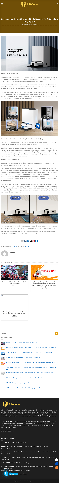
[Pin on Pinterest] (33, 241)
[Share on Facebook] (25, 241)
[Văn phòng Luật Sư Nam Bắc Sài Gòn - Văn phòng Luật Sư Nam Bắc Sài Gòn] (29, 3)
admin (35, 24)
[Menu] (2, 4)
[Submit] (56, 333)
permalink (27, 246)
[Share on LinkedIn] (36, 241)
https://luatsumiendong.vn (23, 463)
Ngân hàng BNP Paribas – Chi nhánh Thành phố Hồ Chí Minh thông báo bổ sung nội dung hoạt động (32, 363)
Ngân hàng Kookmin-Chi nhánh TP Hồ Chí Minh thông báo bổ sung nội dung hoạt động (29, 372)
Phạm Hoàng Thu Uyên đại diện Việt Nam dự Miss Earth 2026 (23, 357)
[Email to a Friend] (31, 241)
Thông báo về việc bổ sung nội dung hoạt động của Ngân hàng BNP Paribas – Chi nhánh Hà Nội (31, 368)
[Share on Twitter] (28, 241)
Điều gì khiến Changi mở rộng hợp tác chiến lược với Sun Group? (24, 378)
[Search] (57, 3)
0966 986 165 (14, 474)
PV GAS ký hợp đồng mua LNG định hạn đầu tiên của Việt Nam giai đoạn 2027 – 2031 (29, 352)
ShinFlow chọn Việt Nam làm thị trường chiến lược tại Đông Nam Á (24, 388)
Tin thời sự (14, 246)
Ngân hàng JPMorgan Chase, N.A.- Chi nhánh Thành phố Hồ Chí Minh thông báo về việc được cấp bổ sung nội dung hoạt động (32, 348)
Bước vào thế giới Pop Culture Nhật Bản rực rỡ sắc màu (21, 342)
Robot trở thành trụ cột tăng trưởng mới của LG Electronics (22, 383)
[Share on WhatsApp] (22, 241)
